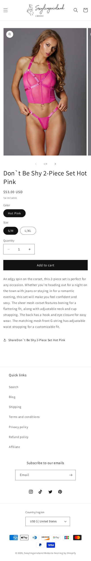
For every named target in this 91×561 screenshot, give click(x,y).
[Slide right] (55, 164)
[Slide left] (36, 164)
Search (14, 387)
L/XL (28, 231)
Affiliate (14, 447)
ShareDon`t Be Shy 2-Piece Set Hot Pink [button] (36, 340)
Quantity (8, 240)
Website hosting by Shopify (60, 553)
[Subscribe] (71, 475)
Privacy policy (18, 427)
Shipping (15, 407)
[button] (5, 10)
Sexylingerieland (34, 553)
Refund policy (18, 437)
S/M (10, 231)
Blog (12, 397)
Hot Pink (14, 213)
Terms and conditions (24, 417)
